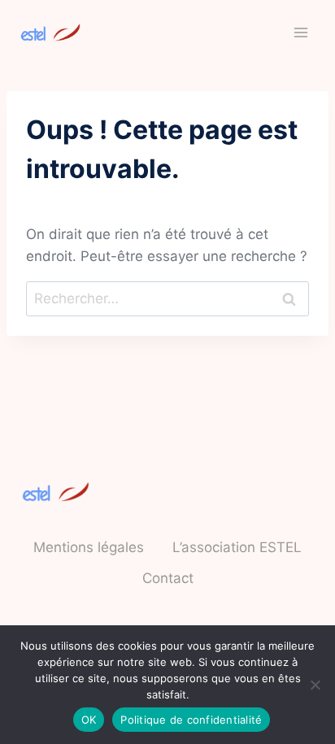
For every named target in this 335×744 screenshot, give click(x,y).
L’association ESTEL (237, 547)
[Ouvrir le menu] (300, 32)
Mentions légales (88, 547)
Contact (168, 578)
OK (89, 719)
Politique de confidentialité (191, 719)
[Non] (315, 685)
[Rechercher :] (167, 298)
